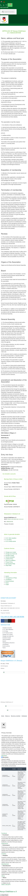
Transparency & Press (11, 578)
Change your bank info (11, 554)
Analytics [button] (3, 854)
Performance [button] (4, 843)
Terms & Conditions (10, 560)
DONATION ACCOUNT (8, 598)
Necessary (5, 757)
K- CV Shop (8, 539)
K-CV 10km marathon (10, 538)
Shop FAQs (8, 565)
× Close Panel (4, 895)
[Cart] (10, 5)
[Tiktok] (6, 621)
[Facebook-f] (2, 621)
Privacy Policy (9, 562)
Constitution (8, 579)
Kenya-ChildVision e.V (8, 891)
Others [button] (3, 876)
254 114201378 (9, 668)
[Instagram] (9, 621)
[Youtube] (13, 621)
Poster (7, 584)
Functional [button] (4, 833)
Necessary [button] (4, 755)
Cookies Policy (9, 559)
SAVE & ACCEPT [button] (6, 884)
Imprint (7, 576)
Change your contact (10, 552)
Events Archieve (9, 581)
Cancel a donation (10, 557)
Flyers (7, 583)
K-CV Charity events (10, 541)
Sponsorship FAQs (10, 564)
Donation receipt (9, 555)
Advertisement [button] (5, 864)
